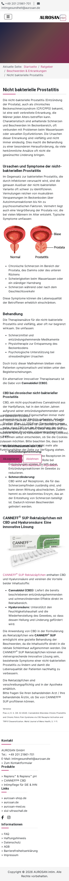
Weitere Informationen (26, 465)
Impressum (50, 465)
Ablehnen (32, 459)
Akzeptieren (11, 459)
